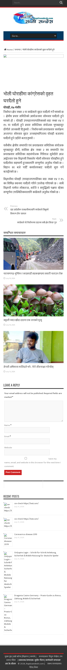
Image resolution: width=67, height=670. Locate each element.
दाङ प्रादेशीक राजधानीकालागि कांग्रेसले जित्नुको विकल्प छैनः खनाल (29, 210)
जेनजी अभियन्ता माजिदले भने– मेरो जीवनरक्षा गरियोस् (28, 367)
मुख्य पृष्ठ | (9, 656)
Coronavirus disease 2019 (25, 534)
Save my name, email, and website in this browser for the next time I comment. (32, 462)
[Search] (61, 2)
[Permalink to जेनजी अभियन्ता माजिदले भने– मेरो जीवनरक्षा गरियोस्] (33, 362)
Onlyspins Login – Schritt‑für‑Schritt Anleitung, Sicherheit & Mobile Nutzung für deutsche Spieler (36, 554)
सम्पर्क (33, 656)
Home (10, 50)
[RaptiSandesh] (33, 21)
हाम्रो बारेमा (17, 656)
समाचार (18, 50)
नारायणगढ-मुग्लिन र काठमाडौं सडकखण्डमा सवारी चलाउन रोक (33, 274)
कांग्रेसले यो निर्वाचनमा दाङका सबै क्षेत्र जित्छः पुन (37, 220)
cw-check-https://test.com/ (26, 503)
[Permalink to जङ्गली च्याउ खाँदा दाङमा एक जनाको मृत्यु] (33, 316)
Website (8, 447)
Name (7, 425)
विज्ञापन (25, 656)
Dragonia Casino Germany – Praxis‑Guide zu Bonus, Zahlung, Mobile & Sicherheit (37, 597)
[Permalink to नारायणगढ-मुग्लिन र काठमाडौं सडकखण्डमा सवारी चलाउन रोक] (33, 269)
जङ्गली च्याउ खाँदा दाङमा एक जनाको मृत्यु (22, 320)
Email (6, 436)
